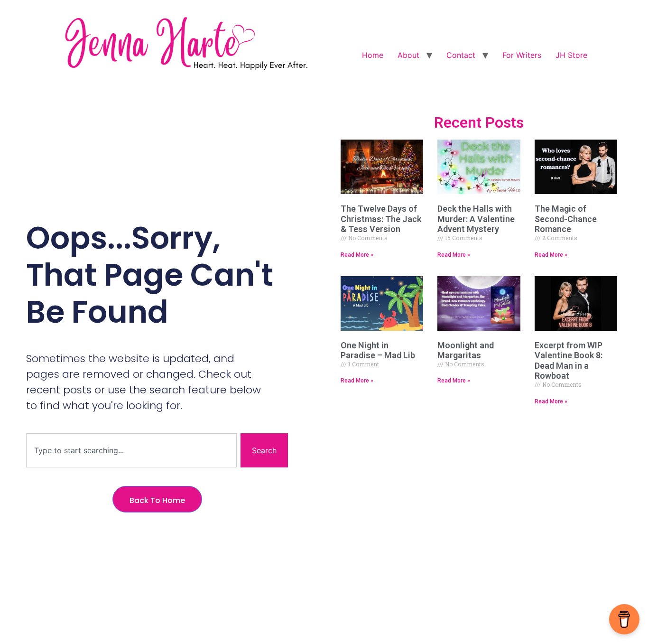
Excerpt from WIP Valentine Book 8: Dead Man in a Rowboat (568, 360)
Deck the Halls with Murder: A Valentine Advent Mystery (476, 219)
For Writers (521, 55)
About (408, 55)
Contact (460, 55)
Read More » (357, 255)
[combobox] (131, 450)
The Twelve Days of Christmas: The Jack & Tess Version (381, 219)
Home (372, 55)
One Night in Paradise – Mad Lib (378, 350)
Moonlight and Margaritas (465, 350)
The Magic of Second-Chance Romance (566, 219)
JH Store (571, 55)
